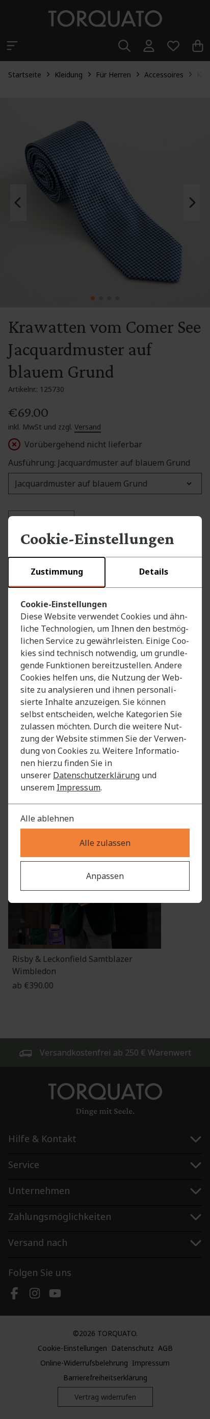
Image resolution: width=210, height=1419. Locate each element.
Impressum (78, 787)
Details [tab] (153, 571)
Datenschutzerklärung (96, 775)
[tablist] (105, 572)
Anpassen (105, 876)
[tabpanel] (105, 696)
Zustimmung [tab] (57, 571)
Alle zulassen (105, 842)
